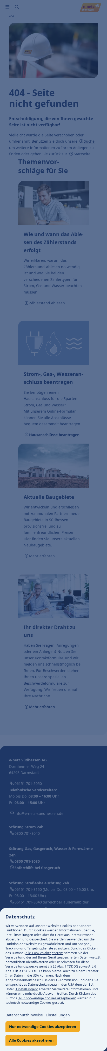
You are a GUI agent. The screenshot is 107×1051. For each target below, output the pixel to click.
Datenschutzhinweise (24, 1015)
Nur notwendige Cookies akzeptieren (42, 1026)
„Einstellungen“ (26, 989)
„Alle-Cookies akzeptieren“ (43, 953)
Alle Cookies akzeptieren (31, 1040)
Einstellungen (58, 1015)
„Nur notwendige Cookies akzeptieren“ (47, 998)
